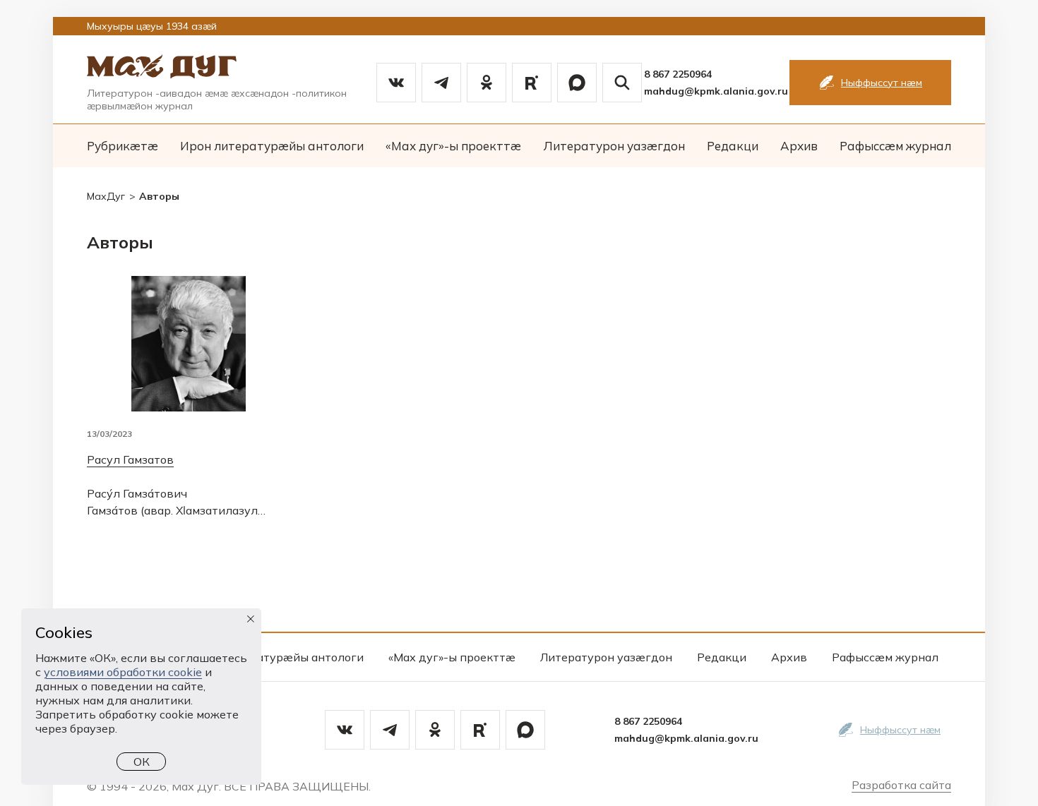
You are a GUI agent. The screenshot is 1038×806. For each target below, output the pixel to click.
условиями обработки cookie (123, 672)
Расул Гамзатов (130, 459)
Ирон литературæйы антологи (272, 145)
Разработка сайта (901, 785)
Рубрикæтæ (122, 145)
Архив (799, 145)
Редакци (732, 145)
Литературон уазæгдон (614, 145)
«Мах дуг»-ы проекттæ (453, 145)
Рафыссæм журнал (895, 145)
